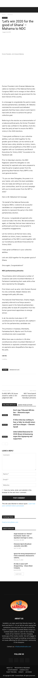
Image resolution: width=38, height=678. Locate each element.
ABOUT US (9, 668)
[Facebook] (4, 381)
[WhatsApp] (18, 381)
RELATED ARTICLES (9, 405)
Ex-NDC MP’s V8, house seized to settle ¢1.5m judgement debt (10, 396)
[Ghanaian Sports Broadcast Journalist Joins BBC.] (7, 546)
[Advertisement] (19, 3)
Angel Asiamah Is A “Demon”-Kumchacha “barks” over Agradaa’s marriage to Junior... (24, 536)
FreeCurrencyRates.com (10, 522)
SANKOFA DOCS (24, 670)
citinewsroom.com (14, 369)
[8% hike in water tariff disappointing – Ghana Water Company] (7, 566)
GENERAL (5, 415)
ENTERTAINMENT (13, 670)
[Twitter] (9, 381)
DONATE (21, 672)
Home (3, 14)
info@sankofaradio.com (23, 646)
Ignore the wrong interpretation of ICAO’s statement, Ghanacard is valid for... (25, 556)
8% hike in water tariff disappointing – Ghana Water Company (23, 566)
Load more (18, 574)
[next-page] (6, 444)
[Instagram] (16, 660)
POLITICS (10, 14)
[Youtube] (27, 660)
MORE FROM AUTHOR (25, 405)
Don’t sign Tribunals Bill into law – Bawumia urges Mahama (23, 412)
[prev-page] (3, 444)
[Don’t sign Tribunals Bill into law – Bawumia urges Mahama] (7, 412)
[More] (23, 381)
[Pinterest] (13, 381)
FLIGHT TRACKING (11, 672)
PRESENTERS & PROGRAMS (22, 668)
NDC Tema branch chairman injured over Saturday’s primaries (28, 396)
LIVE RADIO (28, 672)
